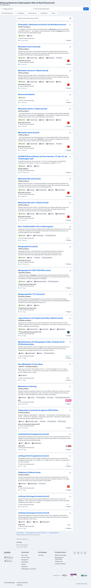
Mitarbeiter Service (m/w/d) (29, 47)
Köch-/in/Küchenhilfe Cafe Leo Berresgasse (35, 226)
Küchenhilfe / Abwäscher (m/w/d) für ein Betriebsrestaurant (42, 25)
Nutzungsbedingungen (9, 582)
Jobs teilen (41, 555)
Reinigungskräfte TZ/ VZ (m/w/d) (31, 294)
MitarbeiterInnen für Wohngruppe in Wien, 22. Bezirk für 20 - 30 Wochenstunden (42, 343)
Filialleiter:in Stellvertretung (29, 472)
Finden (86, 9)
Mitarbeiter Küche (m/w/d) (28, 133)
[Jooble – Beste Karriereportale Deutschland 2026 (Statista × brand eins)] (74, 575)
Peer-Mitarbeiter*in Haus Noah (30, 364)
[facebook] (74, 552)
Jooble (85, 583)
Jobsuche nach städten (21, 546)
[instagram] (78, 552)
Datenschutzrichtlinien (22, 582)
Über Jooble (24, 555)
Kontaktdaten (24, 562)
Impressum (19, 585)
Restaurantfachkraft (26, 94)
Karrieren (23, 564)
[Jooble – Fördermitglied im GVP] (84, 575)
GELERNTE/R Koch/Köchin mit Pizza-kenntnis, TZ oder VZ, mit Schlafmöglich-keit (42, 157)
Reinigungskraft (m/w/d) (28, 246)
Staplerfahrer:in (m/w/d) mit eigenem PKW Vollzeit (38, 410)
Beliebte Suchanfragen (22, 539)
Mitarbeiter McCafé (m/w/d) (29, 179)
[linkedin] (85, 552)
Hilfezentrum (24, 566)
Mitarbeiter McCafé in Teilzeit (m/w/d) (33, 203)
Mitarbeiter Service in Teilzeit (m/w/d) (33, 71)
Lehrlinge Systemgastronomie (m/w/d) (33, 496)
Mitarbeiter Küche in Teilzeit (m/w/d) (32, 109)
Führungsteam (24, 559)
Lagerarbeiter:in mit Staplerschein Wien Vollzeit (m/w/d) (40, 318)
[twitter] (81, 552)
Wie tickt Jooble (25, 557)
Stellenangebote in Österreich (28, 569)
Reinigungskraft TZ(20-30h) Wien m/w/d (34, 270)
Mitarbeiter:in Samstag (27, 386)
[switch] (71, 18)
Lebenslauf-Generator (60, 563)
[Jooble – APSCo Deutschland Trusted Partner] (64, 575)
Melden (69, 40)
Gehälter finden (58, 561)
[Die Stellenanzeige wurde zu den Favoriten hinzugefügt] (70, 24)
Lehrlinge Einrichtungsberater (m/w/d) (33, 434)
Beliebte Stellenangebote (22, 544)
